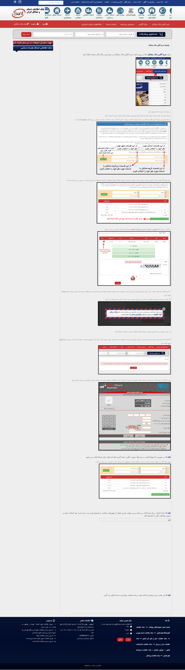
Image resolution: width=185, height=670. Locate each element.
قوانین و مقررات (116, 2)
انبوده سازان (51, 633)
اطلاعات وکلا (40, 636)
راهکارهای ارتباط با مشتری (91, 24)
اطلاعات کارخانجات (38, 641)
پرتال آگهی (127, 2)
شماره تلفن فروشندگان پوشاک (159, 627)
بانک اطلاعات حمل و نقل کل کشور (154, 639)
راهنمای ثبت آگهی (149, 2)
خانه (166, 2)
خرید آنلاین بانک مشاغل (161, 24)
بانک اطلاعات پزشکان (153, 656)
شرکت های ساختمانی (39, 633)
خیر (127, 633)
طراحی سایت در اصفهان (92, 665)
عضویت (33, 24)
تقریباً (127, 630)
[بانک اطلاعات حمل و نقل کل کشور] (139, 639)
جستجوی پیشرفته (127, 24)
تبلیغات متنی (75, 2)
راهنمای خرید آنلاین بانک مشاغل (92, 2)
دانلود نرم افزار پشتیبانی (85, 638)
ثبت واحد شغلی (20, 24)
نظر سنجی (160, 2)
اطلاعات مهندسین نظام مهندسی (33, 630)
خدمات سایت (137, 2)
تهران (32, 624)
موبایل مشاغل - (157, 650)
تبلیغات (106, 2)
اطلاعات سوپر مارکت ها (41, 638)
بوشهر (26, 624)
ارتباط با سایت (111, 24)
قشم (37, 624)
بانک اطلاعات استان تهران (144, 633)
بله (128, 626)
